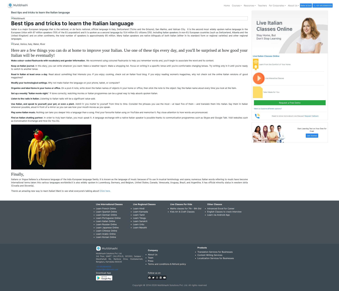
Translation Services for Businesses (215, 252)
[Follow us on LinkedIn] (160, 277)
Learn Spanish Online (106, 211)
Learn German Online (106, 215)
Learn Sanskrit (140, 221)
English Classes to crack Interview (224, 211)
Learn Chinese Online (106, 230)
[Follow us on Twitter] (153, 277)
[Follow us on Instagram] (157, 277)
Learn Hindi (138, 208)
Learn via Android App (218, 215)
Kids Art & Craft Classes (182, 211)
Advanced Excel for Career (220, 208)
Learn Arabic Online (106, 234)
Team (150, 257)
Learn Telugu (139, 218)
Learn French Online (106, 208)
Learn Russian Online (106, 224)
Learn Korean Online (106, 237)
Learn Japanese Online (107, 227)
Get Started (312, 135)
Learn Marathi (140, 227)
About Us (152, 254)
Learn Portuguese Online (108, 218)
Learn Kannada (140, 211)
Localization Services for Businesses (215, 258)
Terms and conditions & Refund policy (167, 264)
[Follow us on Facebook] (149, 277)
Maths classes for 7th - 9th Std (185, 208)
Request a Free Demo (290, 102)
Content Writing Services (209, 255)
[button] (237, 5)
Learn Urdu (138, 224)
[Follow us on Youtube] (164, 277)
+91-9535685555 (103, 266)
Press (150, 261)
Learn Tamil (139, 215)
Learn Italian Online (105, 221)
